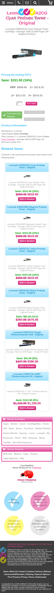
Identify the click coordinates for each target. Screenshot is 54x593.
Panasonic (8, 438)
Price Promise (14, 577)
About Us (13, 571)
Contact (22, 571)
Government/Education (15, 574)
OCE (24, 438)
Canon (23, 424)
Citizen (46, 424)
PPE (22, 458)
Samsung (32, 438)
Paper (26, 454)
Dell (5, 428)
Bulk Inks (7, 454)
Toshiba (7, 442)
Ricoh (18, 438)
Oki (48, 433)
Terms (31, 577)
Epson (19, 428)
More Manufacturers (22, 442)
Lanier (32, 433)
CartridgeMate (27, 15)
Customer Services (34, 571)
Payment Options (42, 574)
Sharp (42, 438)
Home (5, 571)
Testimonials (40, 577)
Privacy (24, 577)
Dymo (11, 428)
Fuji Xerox (28, 428)
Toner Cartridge (8, 139)
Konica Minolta (10, 433)
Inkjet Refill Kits (10, 458)
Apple (6, 424)
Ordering (29, 574)
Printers (34, 454)
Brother (14, 424)
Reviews (37, 468)
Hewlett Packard (42, 428)
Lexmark (41, 433)
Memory (17, 454)
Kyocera (23, 433)
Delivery (47, 571)
